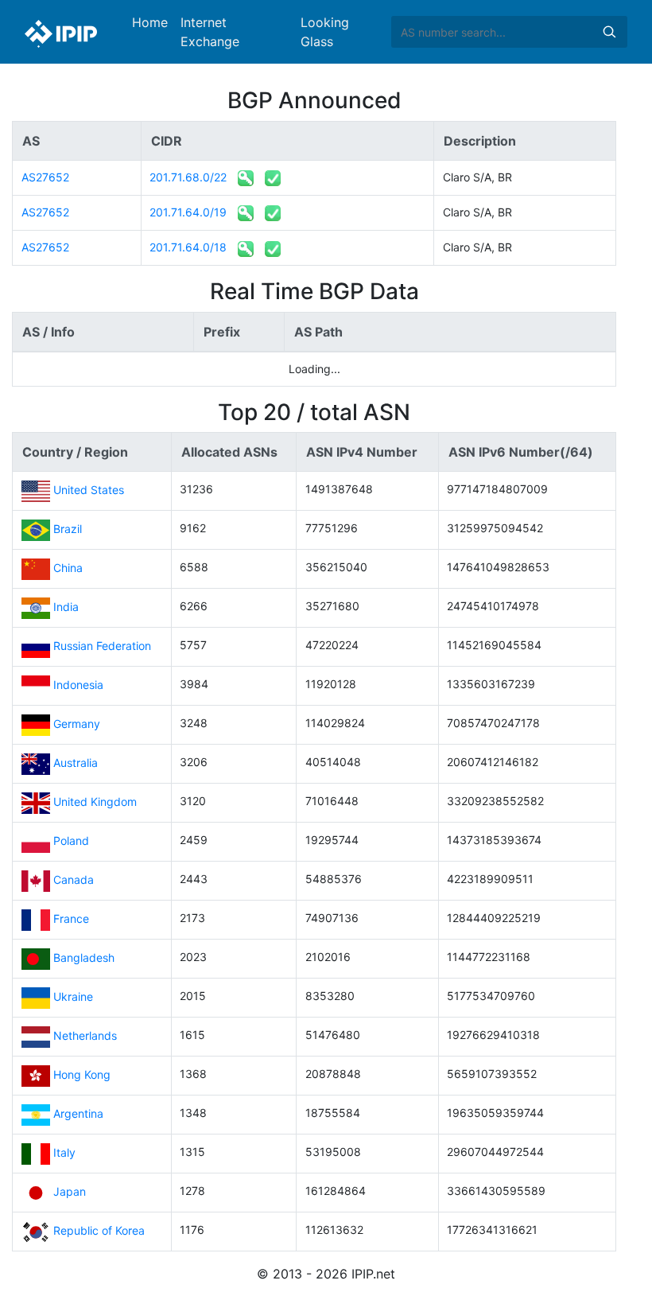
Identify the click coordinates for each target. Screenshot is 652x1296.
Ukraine (73, 996)
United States (88, 489)
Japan (69, 1191)
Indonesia (78, 684)
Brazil (67, 528)
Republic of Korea (99, 1230)
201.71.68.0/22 (188, 177)
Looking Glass (325, 31)
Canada (73, 879)
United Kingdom (95, 801)
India (66, 606)
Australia (75, 762)
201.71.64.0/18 (188, 247)
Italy (64, 1152)
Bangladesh (83, 957)
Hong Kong (82, 1074)
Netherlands (85, 1035)
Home (150, 22)
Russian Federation (102, 645)
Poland (71, 840)
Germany (76, 723)
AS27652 (45, 177)
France (71, 918)
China (68, 567)
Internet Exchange (209, 31)
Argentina (78, 1113)
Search (609, 32)
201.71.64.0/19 (188, 212)
